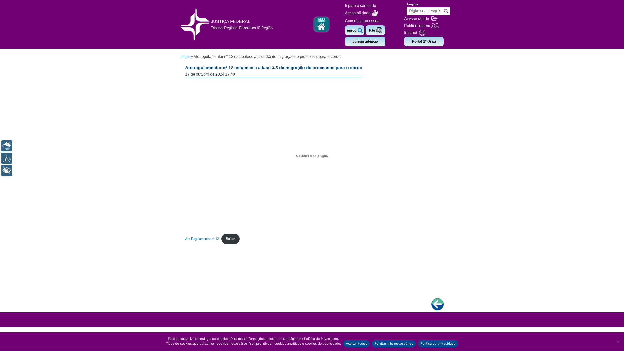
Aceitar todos (356, 343)
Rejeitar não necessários (393, 343)
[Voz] (6, 158)
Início (185, 56)
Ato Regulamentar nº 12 (202, 239)
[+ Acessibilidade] (6, 170)
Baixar (230, 239)
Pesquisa (412, 4)
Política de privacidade (438, 343)
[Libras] (6, 145)
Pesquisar (446, 11)
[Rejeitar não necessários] (617, 341)
